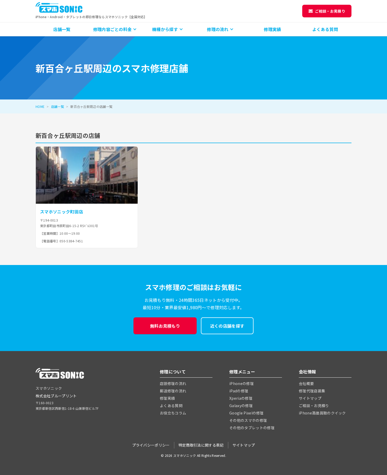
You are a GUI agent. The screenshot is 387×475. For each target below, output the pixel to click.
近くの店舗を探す (227, 326)
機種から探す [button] (165, 29)
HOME (40, 106)
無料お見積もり (165, 326)
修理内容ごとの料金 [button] (112, 29)
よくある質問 (325, 29)
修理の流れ (218, 29)
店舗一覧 (61, 29)
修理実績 (272, 29)
